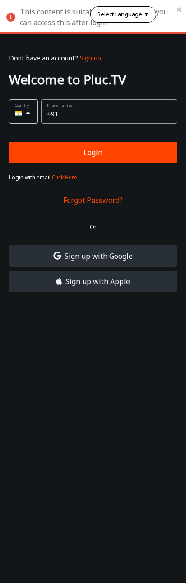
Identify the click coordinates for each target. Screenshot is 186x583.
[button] (23, 111)
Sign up (90, 58)
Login (93, 152)
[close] (179, 9)
